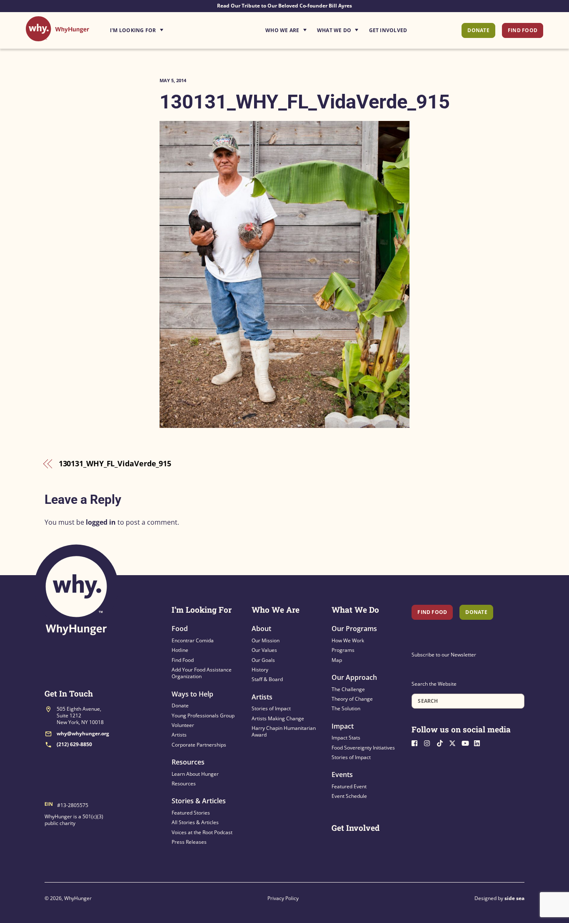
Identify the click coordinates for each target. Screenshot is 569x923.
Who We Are (282, 30)
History (260, 669)
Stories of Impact (271, 708)
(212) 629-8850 (74, 744)
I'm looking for (160, 28)
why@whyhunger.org (83, 733)
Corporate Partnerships (199, 744)
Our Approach (354, 677)
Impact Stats (346, 737)
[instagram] (429, 742)
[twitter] (454, 742)
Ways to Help (192, 694)
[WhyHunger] (57, 37)
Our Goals (263, 660)
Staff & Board (267, 679)
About (261, 628)
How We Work (348, 640)
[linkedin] (479, 742)
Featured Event (349, 786)
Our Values (264, 650)
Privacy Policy (283, 898)
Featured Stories (191, 812)
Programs (343, 650)
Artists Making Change (278, 718)
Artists (179, 734)
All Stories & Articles (195, 822)
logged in (101, 522)
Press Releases (189, 841)
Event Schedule (349, 796)
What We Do (334, 30)
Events (342, 774)
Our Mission (266, 640)
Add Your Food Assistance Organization (202, 673)
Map (337, 660)
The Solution (346, 708)
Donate (478, 30)
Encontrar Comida (193, 640)
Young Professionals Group (203, 715)
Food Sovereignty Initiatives (363, 747)
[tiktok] (442, 742)
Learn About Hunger (195, 773)
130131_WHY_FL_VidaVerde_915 (305, 101)
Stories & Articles (199, 800)
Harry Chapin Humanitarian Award (284, 731)
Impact (343, 726)
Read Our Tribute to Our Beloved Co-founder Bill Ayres (284, 5)
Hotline (180, 650)
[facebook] (417, 742)
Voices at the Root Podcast (202, 832)
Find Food (522, 30)
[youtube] (467, 742)
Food (180, 628)
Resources (188, 762)
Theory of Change (352, 698)
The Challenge (348, 689)
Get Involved (388, 30)
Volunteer (183, 725)
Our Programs (354, 628)
